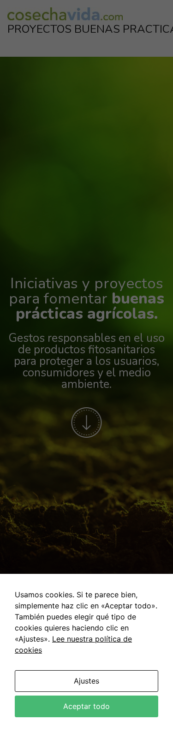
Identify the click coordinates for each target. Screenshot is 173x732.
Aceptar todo (86, 706)
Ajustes (86, 680)
